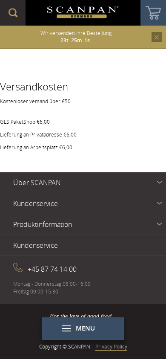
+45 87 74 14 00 (52, 269)
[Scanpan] (83, 13)
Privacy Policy (111, 346)
